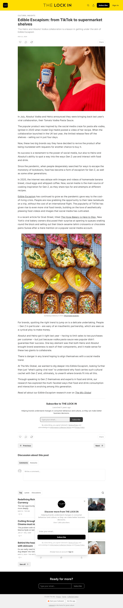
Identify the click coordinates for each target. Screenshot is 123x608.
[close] (84, 501)
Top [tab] (20, 493)
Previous (27, 445)
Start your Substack (57, 601)
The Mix (27, 511)
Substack (52, 605)
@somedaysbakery (71, 316)
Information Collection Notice (60, 545)
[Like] (20, 42)
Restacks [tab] (33, 463)
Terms (64, 597)
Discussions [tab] (36, 493)
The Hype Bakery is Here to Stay (78, 217)
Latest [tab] (26, 493)
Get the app (71, 601)
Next (97, 445)
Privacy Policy (79, 545)
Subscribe (103, 5)
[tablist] (28, 462)
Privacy (58, 597)
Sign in (115, 5)
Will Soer (27, 533)
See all (23, 564)
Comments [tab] (23, 463)
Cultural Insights (26, 15)
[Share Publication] (93, 5)
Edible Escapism (27, 196)
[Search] (88, 5)
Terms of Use (73, 543)
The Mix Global (83, 392)
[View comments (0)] (26, 42)
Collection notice (72, 597)
